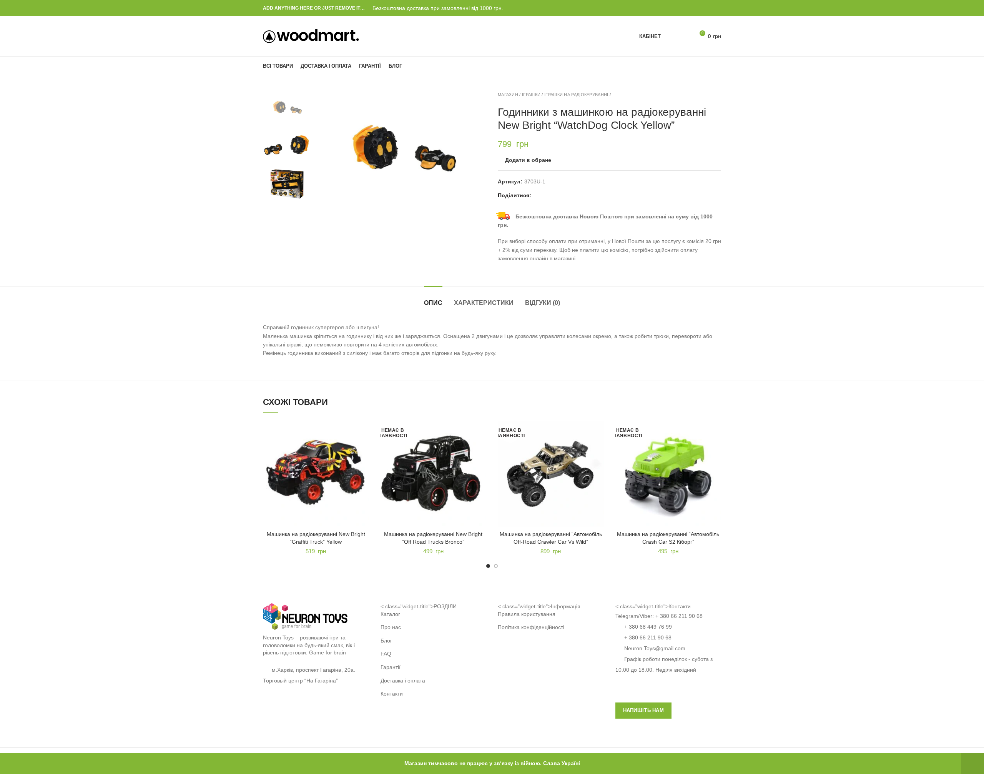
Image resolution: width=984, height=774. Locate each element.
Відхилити (972, 763)
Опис (433, 303)
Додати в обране (528, 160)
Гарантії (391, 667)
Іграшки (531, 94)
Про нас (391, 627)
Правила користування (526, 614)
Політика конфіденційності (531, 627)
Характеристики (484, 303)
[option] (286, 108)
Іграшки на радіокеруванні (576, 94)
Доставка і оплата (403, 680)
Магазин (508, 94)
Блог (386, 641)
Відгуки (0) (542, 303)
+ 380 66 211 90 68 (679, 616)
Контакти (392, 694)
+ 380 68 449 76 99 (648, 627)
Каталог (390, 614)
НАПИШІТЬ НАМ (643, 710)
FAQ (386, 654)
